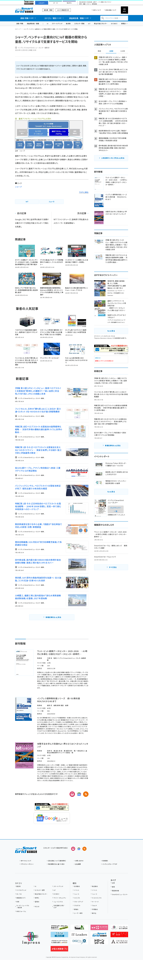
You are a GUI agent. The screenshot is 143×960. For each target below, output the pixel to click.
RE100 (37, 906)
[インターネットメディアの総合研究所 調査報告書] (119, 928)
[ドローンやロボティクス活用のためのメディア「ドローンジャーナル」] (99, 942)
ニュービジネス (58, 902)
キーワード (95, 902)
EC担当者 (89, 2)
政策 (17, 902)
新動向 (76, 909)
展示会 (94, 913)
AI (47, 23)
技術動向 (77, 886)
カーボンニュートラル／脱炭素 (22, 906)
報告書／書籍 (48, 10)
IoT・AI (55, 3)
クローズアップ (78, 902)
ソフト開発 (100, 2)
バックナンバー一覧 (115, 509)
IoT (89, 23)
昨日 (99, 51)
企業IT (95, 2)
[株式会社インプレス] (31, 938)
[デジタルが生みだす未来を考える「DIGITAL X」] (79, 942)
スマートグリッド (57, 23)
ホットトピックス (97, 898)
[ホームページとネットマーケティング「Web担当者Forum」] (99, 928)
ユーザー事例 (78, 913)
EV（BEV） (114, 23)
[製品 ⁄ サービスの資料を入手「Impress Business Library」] (59, 942)
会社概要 (78, 864)
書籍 (113, 887)
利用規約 (105, 861)
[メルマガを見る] (73, 849)
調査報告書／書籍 (33, 23)
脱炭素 (68, 23)
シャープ (18, 186)
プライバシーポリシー (27, 864)
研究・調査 (82, 4)
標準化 (37, 898)
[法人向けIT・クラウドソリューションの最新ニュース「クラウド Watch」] (59, 935)
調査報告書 (115, 891)
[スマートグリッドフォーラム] (26, 851)
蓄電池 (37, 902)
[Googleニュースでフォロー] (79, 849)
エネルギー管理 (79, 23)
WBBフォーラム (21, 911)
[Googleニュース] (79, 794)
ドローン (88, 4)
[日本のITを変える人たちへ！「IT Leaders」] (79, 935)
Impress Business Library (103, 338)
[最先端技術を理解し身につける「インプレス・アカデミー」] (119, 942)
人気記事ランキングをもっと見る (112, 158)
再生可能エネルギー (100, 23)
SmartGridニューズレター (120, 894)
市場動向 (95, 909)
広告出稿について (110, 10)
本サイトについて (26, 861)
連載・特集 (19, 23)
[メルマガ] (72, 794)
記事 (113, 883)
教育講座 (94, 4)
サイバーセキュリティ (60, 898)
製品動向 (95, 886)
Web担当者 (82, 2)
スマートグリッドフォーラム (26, 10)
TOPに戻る (84, 192)
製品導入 (69, 3)
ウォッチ (94, 905)
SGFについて (97, 10)
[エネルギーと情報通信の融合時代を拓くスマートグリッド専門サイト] (99, 935)
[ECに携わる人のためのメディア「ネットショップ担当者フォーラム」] (119, 935)
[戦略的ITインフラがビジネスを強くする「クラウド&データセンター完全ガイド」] (59, 928)
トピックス (77, 898)
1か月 (123, 51)
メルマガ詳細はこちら (121, 353)
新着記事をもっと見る (53, 617)
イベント (76, 890)
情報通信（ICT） (21, 898)
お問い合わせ (79, 861)
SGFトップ (18, 29)
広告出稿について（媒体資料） (57, 861)
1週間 (111, 51)
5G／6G (19, 894)
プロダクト (77, 905)
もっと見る (111, 331)
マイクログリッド (21, 890)
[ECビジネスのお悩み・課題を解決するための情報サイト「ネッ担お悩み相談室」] (59, 949)
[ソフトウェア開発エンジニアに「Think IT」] (79, 928)
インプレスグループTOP (109, 864)
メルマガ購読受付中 (63, 10)
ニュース (76, 894)
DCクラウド (107, 2)
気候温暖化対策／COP (59, 906)
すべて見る (112, 567)
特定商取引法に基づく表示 (56, 864)
